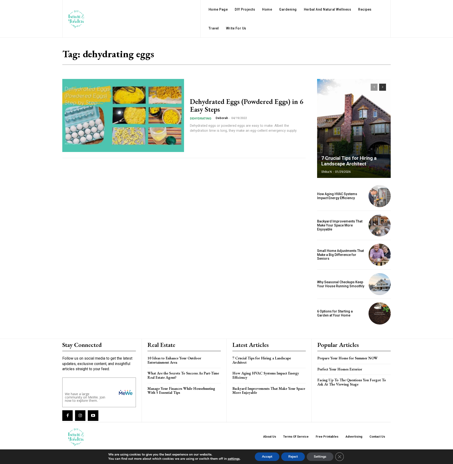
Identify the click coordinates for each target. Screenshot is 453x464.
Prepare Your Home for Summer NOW (347, 358)
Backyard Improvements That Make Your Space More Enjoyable (339, 225)
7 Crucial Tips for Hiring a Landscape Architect (349, 161)
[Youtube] (93, 415)
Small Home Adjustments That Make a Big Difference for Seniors (340, 255)
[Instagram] (80, 415)
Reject (293, 456)
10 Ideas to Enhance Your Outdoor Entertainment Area (174, 360)
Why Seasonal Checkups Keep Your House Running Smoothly (340, 284)
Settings (320, 456)
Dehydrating (200, 118)
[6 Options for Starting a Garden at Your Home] (380, 313)
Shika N (326, 171)
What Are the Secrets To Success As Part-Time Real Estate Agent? (183, 375)
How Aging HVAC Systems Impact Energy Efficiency (337, 196)
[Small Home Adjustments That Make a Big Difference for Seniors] (380, 255)
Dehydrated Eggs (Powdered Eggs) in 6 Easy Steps (246, 105)
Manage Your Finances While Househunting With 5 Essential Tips (181, 390)
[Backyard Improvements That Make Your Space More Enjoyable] (380, 225)
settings (234, 459)
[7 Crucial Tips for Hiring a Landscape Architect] (354, 128)
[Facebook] (67, 415)
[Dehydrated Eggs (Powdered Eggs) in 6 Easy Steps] (123, 115)
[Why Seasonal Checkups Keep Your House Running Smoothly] (380, 284)
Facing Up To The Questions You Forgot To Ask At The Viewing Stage (351, 382)
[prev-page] (374, 87)
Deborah (222, 118)
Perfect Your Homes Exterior (339, 369)
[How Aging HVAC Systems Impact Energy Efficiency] (380, 196)
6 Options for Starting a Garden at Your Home (335, 313)
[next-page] (382, 87)
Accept (267, 456)
